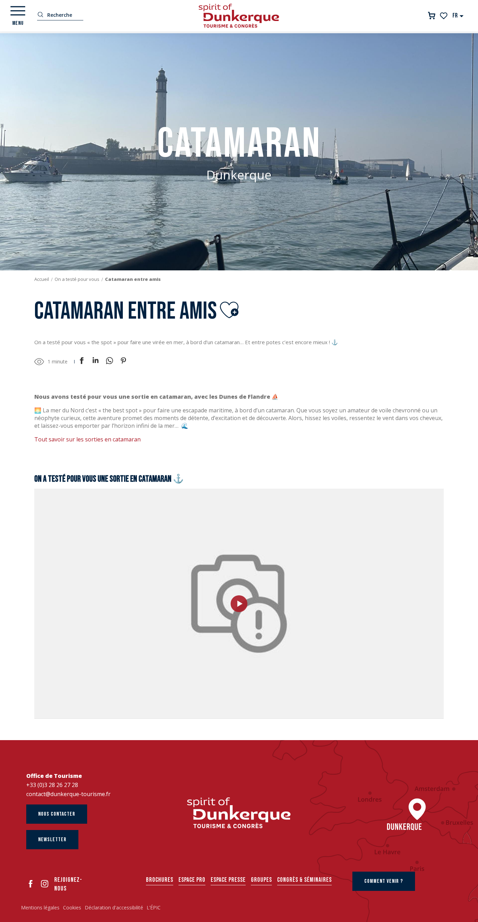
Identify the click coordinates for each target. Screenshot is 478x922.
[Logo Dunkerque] (239, 812)
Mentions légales (40, 907)
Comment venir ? (383, 881)
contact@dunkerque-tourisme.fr (68, 794)
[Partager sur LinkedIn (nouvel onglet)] (95, 361)
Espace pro (191, 880)
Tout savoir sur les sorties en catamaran (87, 439)
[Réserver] (432, 15)
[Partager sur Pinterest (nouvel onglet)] (123, 361)
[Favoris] (444, 16)
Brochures (159, 880)
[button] (458, 15)
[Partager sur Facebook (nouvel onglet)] (81, 361)
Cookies (72, 907)
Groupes (261, 880)
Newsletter (52, 839)
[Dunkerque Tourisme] (239, 15)
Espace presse (228, 880)
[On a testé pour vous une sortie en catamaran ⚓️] (239, 603)
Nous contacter (56, 814)
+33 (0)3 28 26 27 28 (52, 785)
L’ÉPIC (154, 907)
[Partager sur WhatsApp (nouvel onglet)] (109, 361)
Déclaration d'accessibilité (114, 907)
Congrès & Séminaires (304, 880)
